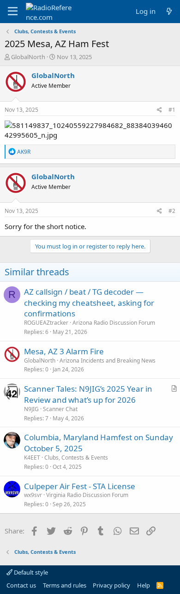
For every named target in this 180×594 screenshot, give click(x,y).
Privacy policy (111, 585)
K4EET (32, 457)
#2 (171, 211)
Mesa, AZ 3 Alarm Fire (64, 351)
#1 (171, 110)
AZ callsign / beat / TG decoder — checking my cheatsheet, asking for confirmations (89, 302)
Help (143, 585)
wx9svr (33, 495)
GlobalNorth (28, 57)
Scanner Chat (60, 409)
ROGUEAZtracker (46, 323)
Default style (30, 572)
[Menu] (13, 11)
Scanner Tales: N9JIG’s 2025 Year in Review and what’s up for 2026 (88, 394)
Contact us (21, 585)
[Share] (159, 110)
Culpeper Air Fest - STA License (79, 486)
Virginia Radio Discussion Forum (87, 495)
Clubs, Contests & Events (76, 457)
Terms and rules (64, 585)
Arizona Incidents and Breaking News (108, 360)
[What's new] (169, 11)
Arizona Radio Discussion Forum (113, 323)
